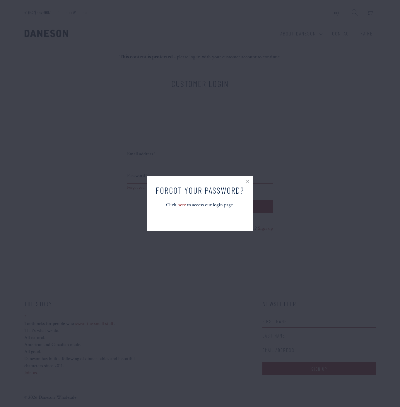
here (181, 205)
